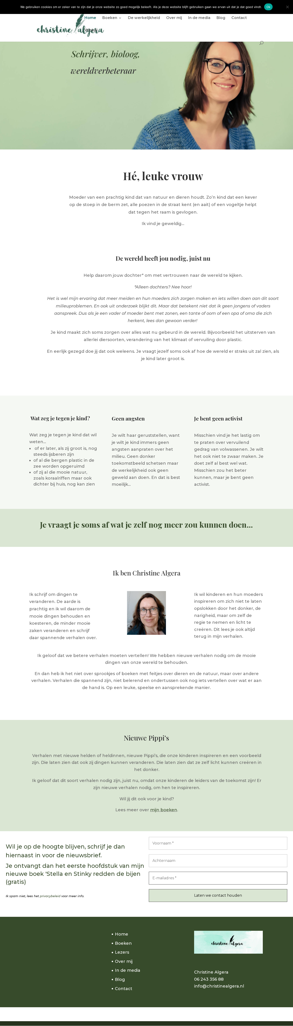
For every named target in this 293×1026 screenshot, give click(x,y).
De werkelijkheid (144, 18)
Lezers (122, 952)
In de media (199, 18)
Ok (268, 7)
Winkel (91, 30)
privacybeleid (50, 896)
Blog (221, 18)
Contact (239, 18)
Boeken (109, 18)
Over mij (174, 18)
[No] (287, 7)
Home (90, 18)
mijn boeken (163, 809)
